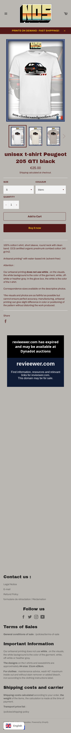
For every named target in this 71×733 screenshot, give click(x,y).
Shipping (23, 172)
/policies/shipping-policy (16, 711)
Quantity (9, 197)
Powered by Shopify (40, 722)
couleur (41, 182)
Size (5, 182)
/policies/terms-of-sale (47, 634)
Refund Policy (10, 594)
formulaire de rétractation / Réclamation (24, 599)
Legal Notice (10, 584)
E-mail (6, 589)
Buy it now (34, 228)
